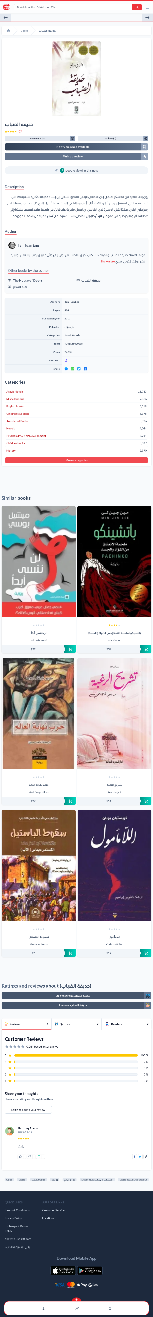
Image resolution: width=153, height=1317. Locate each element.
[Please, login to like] (20, 1157)
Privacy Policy (13, 1218)
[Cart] (77, 1308)
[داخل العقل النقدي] (147, 18)
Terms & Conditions (17, 1210)
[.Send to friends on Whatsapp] (72, 368)
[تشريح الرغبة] (114, 713)
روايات (55, 1179)
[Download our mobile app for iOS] (63, 1270)
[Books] (43, 1308)
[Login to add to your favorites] (20, 132)
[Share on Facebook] (134, 1156)
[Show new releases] (76, 1299)
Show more (108, 261)
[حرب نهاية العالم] (39, 713)
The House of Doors (28, 280)
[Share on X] (140, 1156)
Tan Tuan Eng (28, 245)
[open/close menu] (147, 7)
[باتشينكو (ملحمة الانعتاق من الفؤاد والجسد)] (114, 561)
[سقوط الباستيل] (39, 865)
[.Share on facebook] (85, 368)
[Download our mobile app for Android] (90, 1270)
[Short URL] (105, 360)
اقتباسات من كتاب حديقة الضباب (97, 1179)
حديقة (9, 1179)
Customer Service (53, 1210)
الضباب (22, 1179)
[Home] (8, 31)
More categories (77, 460)
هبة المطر (20, 287)
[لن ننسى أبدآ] (39, 561)
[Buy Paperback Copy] (39, 649)
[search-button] (137, 7)
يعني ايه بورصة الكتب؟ (17, 1246)
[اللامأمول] (114, 865)
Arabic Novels (72, 335)
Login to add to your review (28, 1109)
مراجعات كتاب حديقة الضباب (133, 1179)
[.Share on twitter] (78, 368)
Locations (48, 1218)
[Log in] (110, 1308)
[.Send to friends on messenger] (66, 368)
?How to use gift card (18, 1238)
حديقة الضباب (91, 280)
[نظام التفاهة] (5, 18)
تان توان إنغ (69, 1179)
